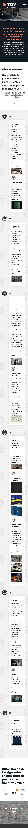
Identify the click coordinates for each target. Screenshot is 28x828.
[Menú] (24, 5)
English (14, 1)
